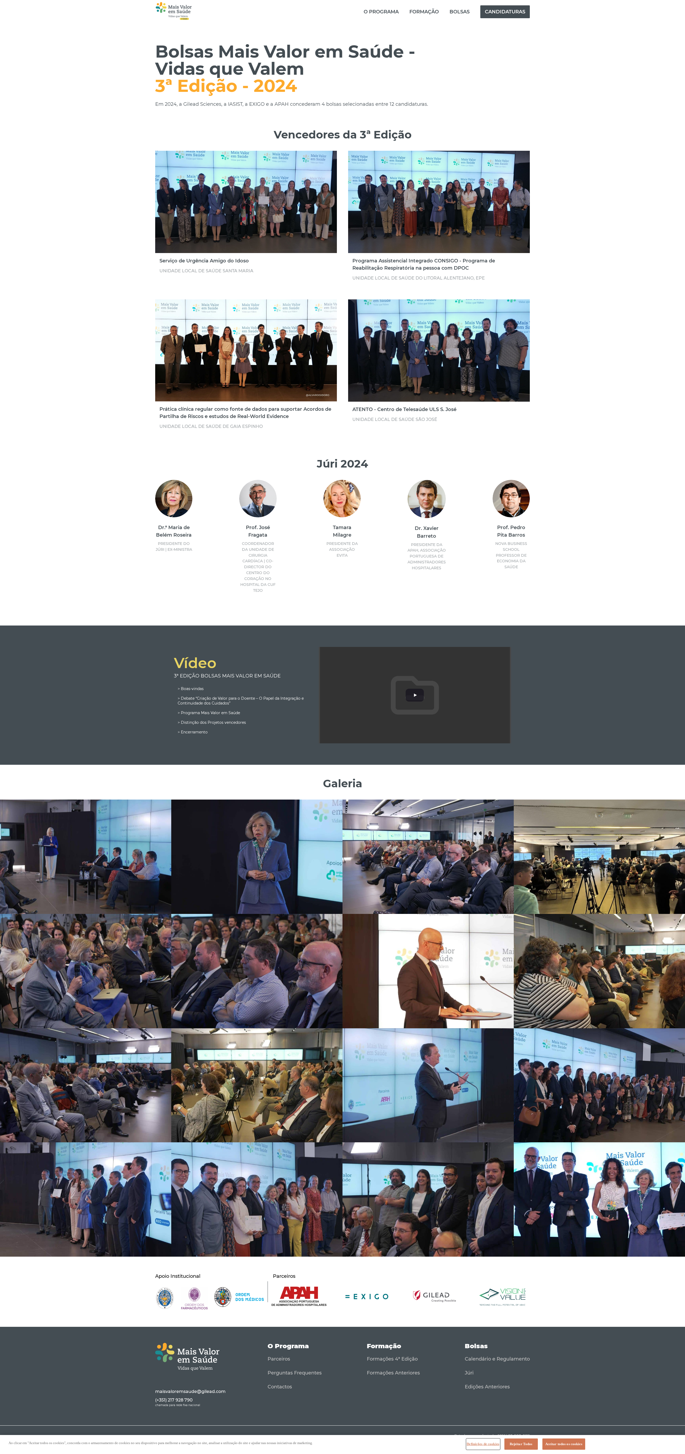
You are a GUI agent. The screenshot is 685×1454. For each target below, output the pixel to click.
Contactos (280, 1387)
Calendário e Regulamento (497, 1359)
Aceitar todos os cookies (563, 1444)
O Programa (381, 12)
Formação (424, 12)
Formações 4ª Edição (392, 1359)
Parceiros (279, 1359)
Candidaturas (505, 12)
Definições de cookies (483, 1444)
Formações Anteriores (393, 1373)
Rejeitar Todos (521, 1444)
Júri (469, 1373)
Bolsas (460, 12)
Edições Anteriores (487, 1387)
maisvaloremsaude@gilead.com (190, 1391)
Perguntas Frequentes (295, 1373)
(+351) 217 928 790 (174, 1400)
